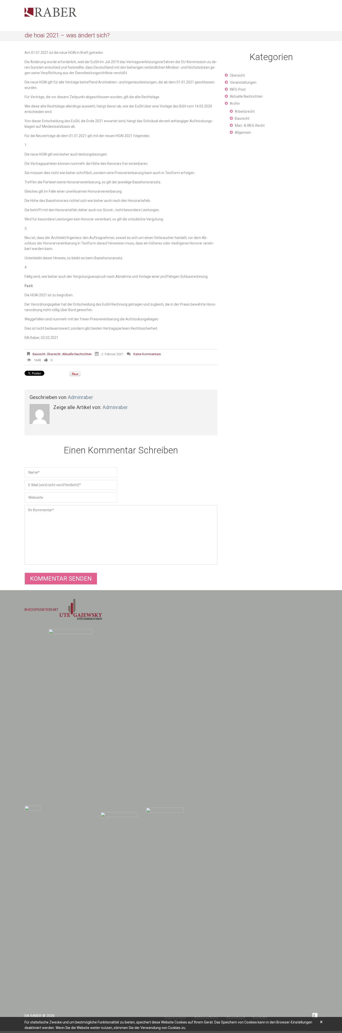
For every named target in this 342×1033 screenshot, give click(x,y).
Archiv (235, 103)
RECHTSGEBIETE (270, 2)
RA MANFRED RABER (237, 2)
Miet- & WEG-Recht (250, 125)
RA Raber (33, 1016)
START (214, 2)
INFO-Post (238, 89)
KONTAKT (314, 2)
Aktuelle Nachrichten (77, 354)
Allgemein (243, 133)
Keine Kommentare (147, 354)
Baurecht (39, 354)
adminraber (80, 397)
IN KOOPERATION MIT (42, 610)
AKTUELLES (295, 2)
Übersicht (54, 354)
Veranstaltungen (243, 82)
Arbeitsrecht (245, 111)
